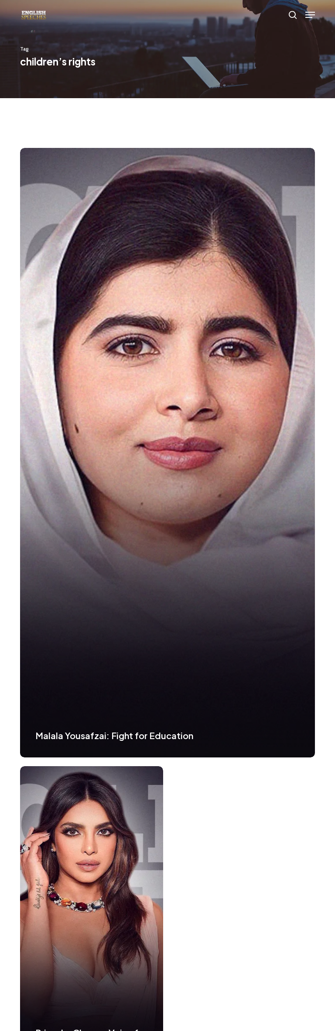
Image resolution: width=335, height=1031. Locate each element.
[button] (310, 14)
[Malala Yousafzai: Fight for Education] (167, 453)
